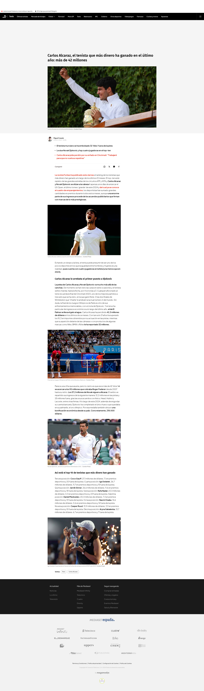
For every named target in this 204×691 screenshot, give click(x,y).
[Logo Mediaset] (102, 621)
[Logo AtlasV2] (75, 653)
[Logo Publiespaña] (102, 653)
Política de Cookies (126, 663)
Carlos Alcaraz (73, 571)
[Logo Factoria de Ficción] (89, 638)
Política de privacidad (94, 663)
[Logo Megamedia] (103, 672)
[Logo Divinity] (142, 630)
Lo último (53, 595)
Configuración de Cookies (110, 663)
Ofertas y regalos (111, 595)
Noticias (53, 591)
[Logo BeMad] (62, 645)
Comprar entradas (111, 591)
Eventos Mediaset (111, 603)
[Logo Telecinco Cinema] (115, 646)
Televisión (54, 599)
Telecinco (81, 595)
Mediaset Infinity (83, 591)
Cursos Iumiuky (110, 599)
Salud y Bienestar (111, 607)
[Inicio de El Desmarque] (4, 16)
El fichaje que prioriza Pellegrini (47, 11)
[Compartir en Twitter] (109, 167)
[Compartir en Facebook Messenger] (114, 167)
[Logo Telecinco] (88, 630)
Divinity (80, 603)
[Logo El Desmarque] (62, 638)
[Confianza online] (102, 683)
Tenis (11, 16)
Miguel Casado (58, 138)
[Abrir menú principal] (200, 16)
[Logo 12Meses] (142, 645)
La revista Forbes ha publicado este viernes (74, 175)
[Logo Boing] (115, 638)
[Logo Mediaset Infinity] (62, 630)
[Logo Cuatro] (115, 630)
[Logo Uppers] (88, 645)
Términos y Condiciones (79, 663)
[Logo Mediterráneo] (128, 653)
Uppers (80, 607)
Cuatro (80, 599)
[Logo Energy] (142, 638)
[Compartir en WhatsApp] (104, 167)
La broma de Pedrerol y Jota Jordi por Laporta (17, 11)
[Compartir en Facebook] (119, 167)
